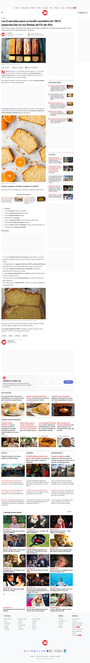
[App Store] (50, 651)
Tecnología (6, 629)
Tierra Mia (61, 623)
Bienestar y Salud (22, 619)
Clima (5, 621)
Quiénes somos (75, 619)
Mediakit (75, 627)
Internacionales (57, 453)
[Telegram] (42, 651)
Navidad (25, 335)
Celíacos (17, 335)
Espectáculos (7, 623)
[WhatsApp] (39, 651)
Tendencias (20, 629)
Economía (29, 453)
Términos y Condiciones (42, 656)
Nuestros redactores (77, 631)
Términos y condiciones (77, 623)
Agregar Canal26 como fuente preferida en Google (37, 34)
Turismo (34, 629)
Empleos (74, 633)
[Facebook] (24, 651)
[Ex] (29, 651)
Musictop (61, 627)
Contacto (74, 621)
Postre (10, 335)
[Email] (13, 341)
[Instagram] (27, 651)
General (20, 623)
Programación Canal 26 (77, 629)
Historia (34, 623)
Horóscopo (6, 625)
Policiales (6, 627)
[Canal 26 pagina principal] (45, 15)
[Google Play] (58, 651)
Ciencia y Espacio (36, 619)
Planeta (34, 625)
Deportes (20, 621)
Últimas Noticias (7, 619)
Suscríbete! (68, 382)
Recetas (3, 18)
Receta (4, 335)
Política (4, 453)
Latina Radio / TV (62, 621)
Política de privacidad (77, 625)
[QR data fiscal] (65, 652)
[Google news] (44, 651)
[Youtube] (32, 651)
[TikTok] (37, 651)
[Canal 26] (45, 643)
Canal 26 (10, 33)
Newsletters (76, 635)
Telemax (60, 625)
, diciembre (10, 71)
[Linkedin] (34, 651)
